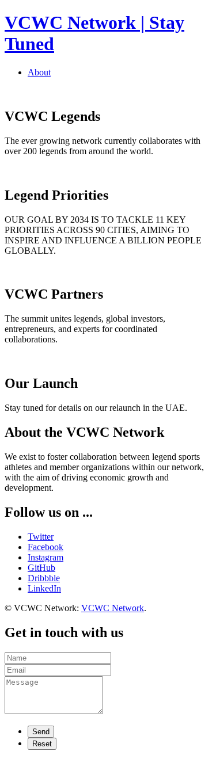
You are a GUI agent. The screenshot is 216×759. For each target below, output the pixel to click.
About (39, 72)
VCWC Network (112, 608)
